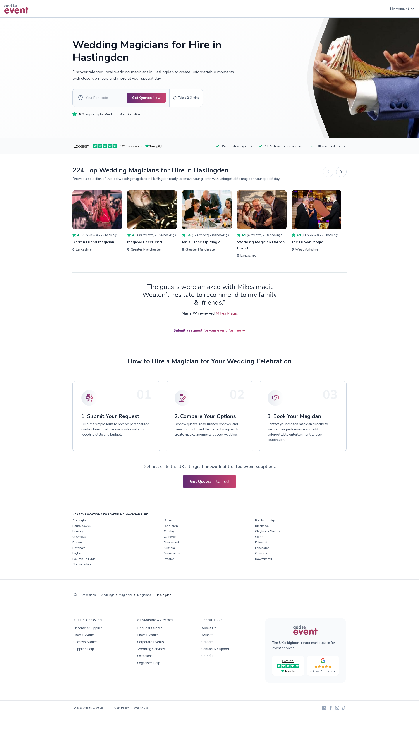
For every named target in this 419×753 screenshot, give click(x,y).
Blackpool (262, 526)
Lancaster (262, 548)
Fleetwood (171, 542)
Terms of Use (140, 708)
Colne (259, 537)
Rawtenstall (263, 559)
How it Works (84, 635)
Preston (169, 559)
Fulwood (261, 542)
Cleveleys (79, 537)
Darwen (78, 542)
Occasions (145, 655)
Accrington (80, 520)
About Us (208, 628)
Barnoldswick (81, 526)
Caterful (207, 655)
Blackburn (171, 526)
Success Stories (85, 642)
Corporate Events (150, 642)
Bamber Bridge (265, 520)
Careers (207, 642)
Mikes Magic (227, 313)
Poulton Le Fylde (84, 559)
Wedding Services (151, 648)
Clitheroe (170, 537)
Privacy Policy (120, 708)
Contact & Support (215, 648)
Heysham (78, 548)
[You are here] (75, 595)
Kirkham (169, 548)
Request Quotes (150, 628)
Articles (207, 635)
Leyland (77, 553)
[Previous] (328, 172)
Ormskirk (261, 553)
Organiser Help (148, 662)
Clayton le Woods (267, 531)
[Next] (341, 172)
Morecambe (172, 553)
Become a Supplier (87, 628)
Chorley (169, 531)
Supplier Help (83, 648)
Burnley (77, 531)
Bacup (168, 520)
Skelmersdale (81, 564)
